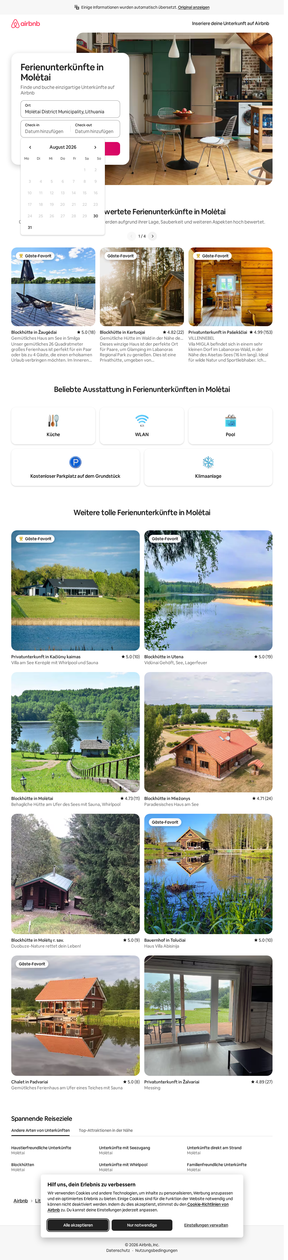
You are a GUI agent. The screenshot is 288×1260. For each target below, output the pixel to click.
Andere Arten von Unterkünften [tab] (40, 1130)
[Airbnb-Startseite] (25, 23)
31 (30, 227)
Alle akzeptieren (78, 1225)
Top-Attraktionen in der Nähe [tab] (106, 1130)
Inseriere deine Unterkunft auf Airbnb (230, 23)
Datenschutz (118, 1250)
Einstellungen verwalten (206, 1225)
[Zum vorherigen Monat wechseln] (30, 147)
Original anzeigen (194, 7)
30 (95, 215)
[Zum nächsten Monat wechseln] (95, 147)
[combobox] (70, 111)
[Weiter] (152, 236)
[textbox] (45, 131)
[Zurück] (131, 236)
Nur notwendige (142, 1225)
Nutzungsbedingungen (156, 1250)
